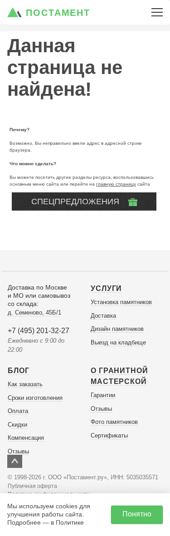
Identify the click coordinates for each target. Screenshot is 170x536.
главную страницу (116, 184)
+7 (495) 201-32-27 (38, 330)
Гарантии (103, 395)
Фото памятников (114, 421)
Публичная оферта (32, 486)
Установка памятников (121, 302)
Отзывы (18, 451)
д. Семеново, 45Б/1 (34, 312)
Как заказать (25, 384)
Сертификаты (109, 435)
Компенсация (26, 437)
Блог (18, 370)
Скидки (17, 424)
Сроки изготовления (35, 397)
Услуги (106, 288)
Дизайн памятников (117, 328)
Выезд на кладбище (118, 342)
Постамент (58, 13)
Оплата (18, 411)
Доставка (103, 315)
